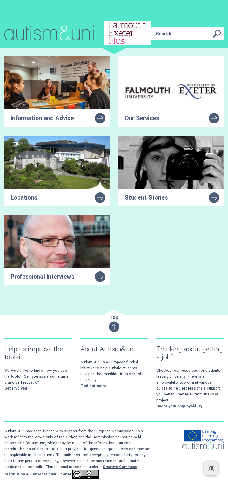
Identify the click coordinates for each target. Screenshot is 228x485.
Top (114, 317)
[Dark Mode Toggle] (211, 468)
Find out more (93, 386)
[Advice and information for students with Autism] (77, 34)
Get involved (15, 388)
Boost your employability (179, 406)
